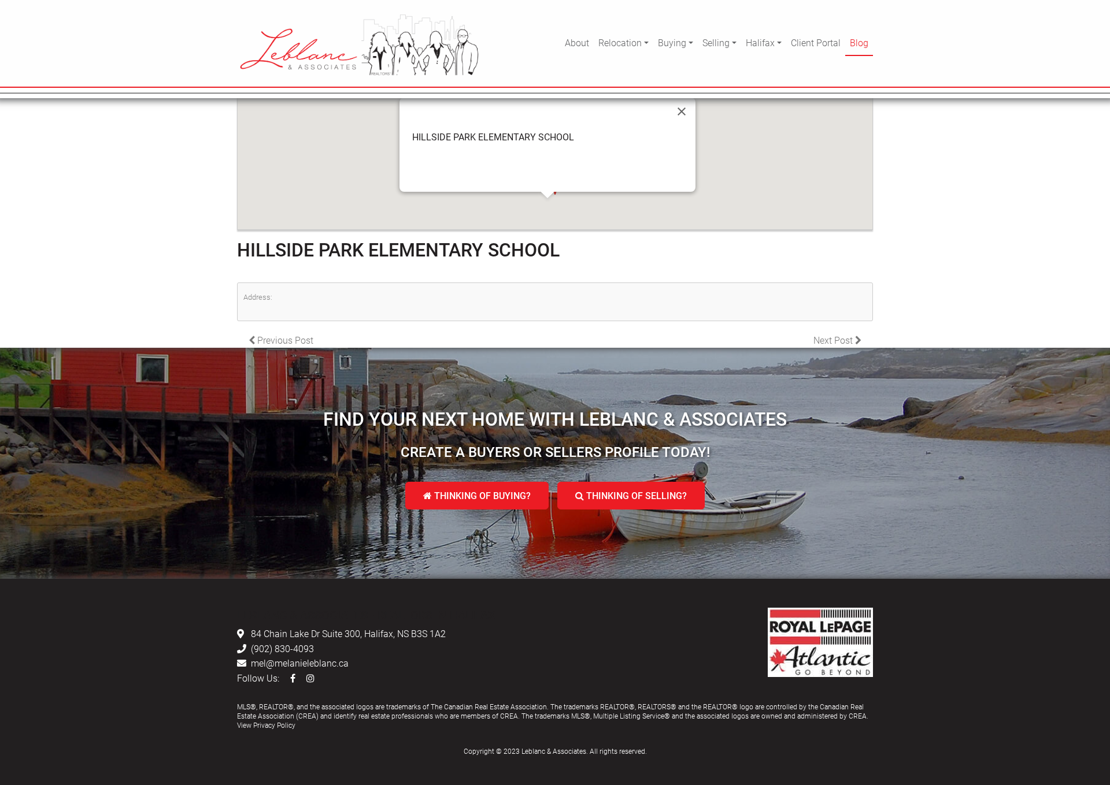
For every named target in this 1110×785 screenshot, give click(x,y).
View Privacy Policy (266, 725)
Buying (672, 42)
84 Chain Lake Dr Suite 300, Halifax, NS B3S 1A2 (348, 633)
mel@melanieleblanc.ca (300, 663)
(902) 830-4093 (282, 648)
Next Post (834, 340)
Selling (716, 42)
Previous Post (284, 340)
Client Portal (816, 42)
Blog (859, 42)
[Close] (681, 111)
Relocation (620, 42)
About (577, 42)
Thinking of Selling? (635, 495)
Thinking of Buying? (481, 495)
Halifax (760, 42)
